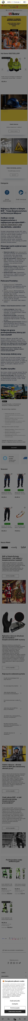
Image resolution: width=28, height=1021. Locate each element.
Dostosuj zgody (14, 1008)
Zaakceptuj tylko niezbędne (15, 1002)
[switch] (24, 2)
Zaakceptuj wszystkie (15, 1011)
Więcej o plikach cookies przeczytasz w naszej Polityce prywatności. (12, 996)
